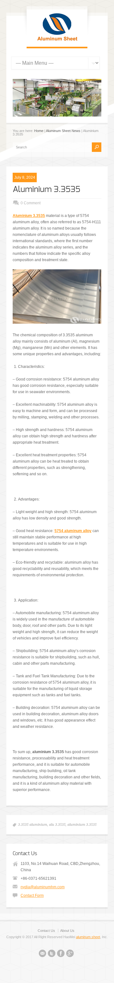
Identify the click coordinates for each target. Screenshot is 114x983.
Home (38, 131)
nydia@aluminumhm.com (43, 887)
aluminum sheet (88, 937)
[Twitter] (51, 954)
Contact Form (32, 895)
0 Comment (31, 203)
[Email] (42, 954)
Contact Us (46, 930)
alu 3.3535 (57, 825)
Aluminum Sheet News (63, 131)
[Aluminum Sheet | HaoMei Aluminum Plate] (57, 40)
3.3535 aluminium (32, 825)
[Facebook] (61, 954)
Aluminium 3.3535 (46, 189)
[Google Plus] (70, 954)
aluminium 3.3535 (82, 825)
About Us (67, 930)
